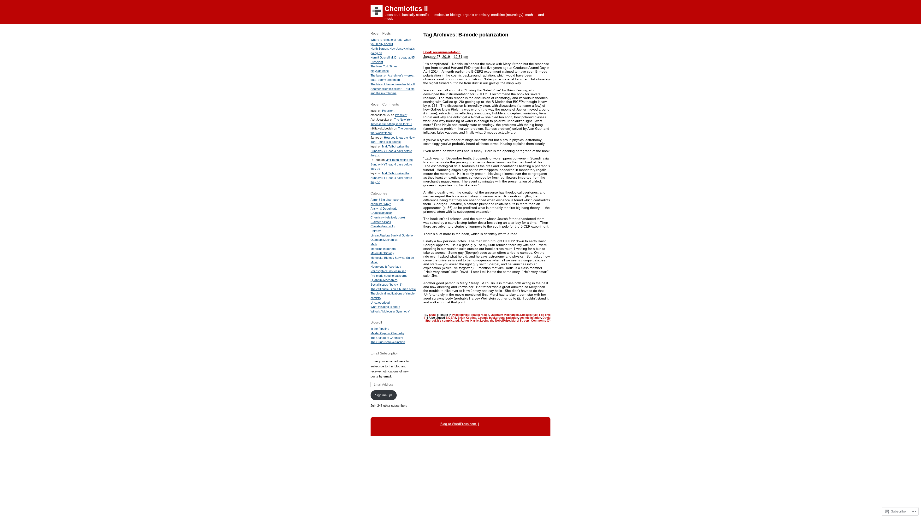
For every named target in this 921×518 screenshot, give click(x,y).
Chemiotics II (406, 8)
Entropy (376, 230)
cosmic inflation (530, 317)
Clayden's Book (381, 222)
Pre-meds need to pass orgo (389, 275)
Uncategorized (380, 302)
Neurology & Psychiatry (386, 266)
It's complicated (448, 320)
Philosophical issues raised (470, 314)
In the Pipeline (380, 328)
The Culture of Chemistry (387, 337)
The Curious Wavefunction (388, 342)
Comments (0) (540, 320)
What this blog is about (385, 306)
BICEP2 (451, 317)
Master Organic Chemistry (387, 333)
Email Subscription (385, 353)
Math (374, 244)
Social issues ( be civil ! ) (386, 284)
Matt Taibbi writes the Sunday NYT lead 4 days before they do (391, 151)
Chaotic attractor (381, 212)
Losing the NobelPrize (495, 320)
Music (374, 262)
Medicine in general (383, 248)
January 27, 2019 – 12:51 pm (445, 57)
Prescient (377, 62)
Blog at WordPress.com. (458, 424)
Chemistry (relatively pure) (388, 217)
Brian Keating (467, 317)
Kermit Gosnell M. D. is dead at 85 (393, 57)
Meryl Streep (520, 320)
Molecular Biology (382, 253)
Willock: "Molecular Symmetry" (390, 311)
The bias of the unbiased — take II (393, 84)
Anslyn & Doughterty (384, 208)
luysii (432, 314)
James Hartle (469, 320)
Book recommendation (441, 52)
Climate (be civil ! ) (383, 226)
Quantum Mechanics (505, 314)
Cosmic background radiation (498, 317)
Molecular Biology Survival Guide (392, 257)
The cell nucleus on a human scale (393, 289)
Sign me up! (383, 395)
